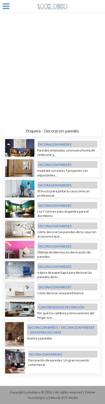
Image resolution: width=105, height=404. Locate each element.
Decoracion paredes (54, 144)
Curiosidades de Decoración (61, 307)
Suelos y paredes (39, 338)
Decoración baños (43, 327)
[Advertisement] (52, 67)
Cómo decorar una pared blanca (60, 293)
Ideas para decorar (45, 332)
